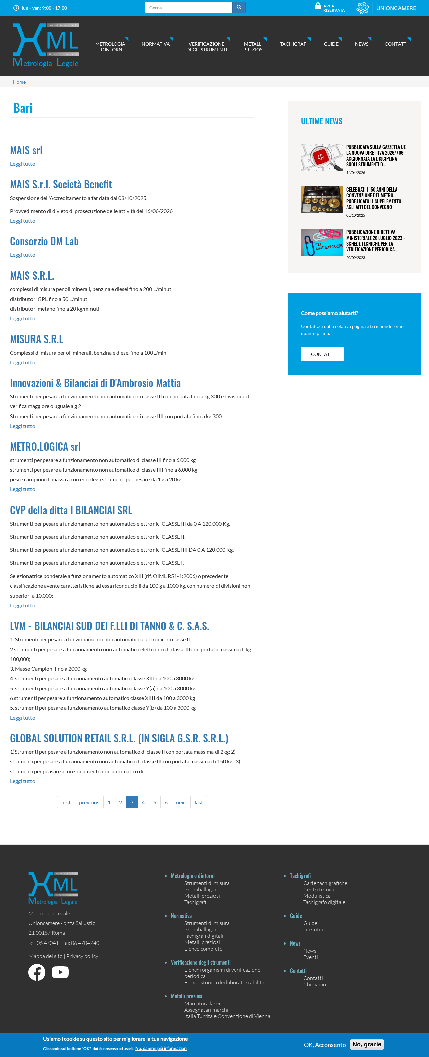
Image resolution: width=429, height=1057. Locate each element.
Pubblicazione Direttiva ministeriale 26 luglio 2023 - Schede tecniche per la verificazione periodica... (375, 240)
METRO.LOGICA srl (45, 446)
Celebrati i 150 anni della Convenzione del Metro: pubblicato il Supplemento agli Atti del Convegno (373, 198)
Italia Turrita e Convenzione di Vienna (227, 1016)
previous (89, 802)
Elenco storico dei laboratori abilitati (226, 982)
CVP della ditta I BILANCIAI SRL (71, 509)
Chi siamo (314, 984)
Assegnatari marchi (206, 1009)
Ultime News (322, 121)
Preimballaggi (200, 889)
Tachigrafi (294, 44)
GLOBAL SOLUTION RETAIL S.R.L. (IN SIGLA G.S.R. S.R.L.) (119, 737)
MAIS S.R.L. (32, 275)
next (181, 802)
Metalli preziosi (253, 46)
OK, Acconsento (325, 1044)
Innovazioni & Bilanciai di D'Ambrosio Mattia (95, 382)
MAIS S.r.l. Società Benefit (61, 184)
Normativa (156, 44)
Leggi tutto (22, 163)
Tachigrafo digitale (324, 902)
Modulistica (317, 895)
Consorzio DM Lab (44, 240)
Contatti (396, 44)
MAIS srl (26, 149)
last (199, 802)
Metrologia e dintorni (110, 46)
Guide (331, 44)
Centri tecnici (318, 889)
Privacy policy (82, 956)
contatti (322, 354)
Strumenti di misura (207, 883)
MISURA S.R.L (36, 338)
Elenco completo (203, 948)
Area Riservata (334, 8)
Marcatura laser (202, 1003)
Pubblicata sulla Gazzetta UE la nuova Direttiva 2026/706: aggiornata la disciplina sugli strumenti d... (376, 155)
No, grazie (367, 1044)
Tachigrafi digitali (203, 935)
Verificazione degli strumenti (206, 46)
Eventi (310, 957)
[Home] (53, 45)
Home (19, 82)
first (66, 802)
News (361, 44)
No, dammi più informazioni (161, 1048)
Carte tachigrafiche (325, 883)
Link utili (313, 929)
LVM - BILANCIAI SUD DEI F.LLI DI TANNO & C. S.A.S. (109, 625)
